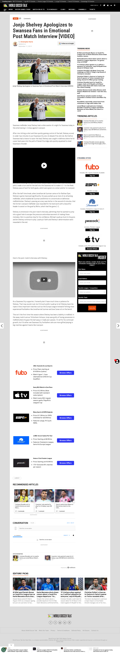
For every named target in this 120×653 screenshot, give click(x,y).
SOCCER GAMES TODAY (22, 9)
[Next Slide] (74, 502)
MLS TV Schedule (17, 1)
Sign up (72, 523)
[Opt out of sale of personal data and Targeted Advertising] (3, 649)
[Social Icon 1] (55, 622)
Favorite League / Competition (88, 288)
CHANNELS (82, 9)
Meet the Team (44, 630)
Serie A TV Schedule (73, 1)
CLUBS (63, 9)
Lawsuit (17, 478)
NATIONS (72, 9)
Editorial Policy (76, 630)
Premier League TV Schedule (45, 1)
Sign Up (92, 175)
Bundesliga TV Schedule (87, 1)
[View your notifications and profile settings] (73, 535)
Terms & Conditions (63, 630)
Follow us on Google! (67, 43)
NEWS (11, 9)
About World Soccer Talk (29, 630)
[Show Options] (104, 292)
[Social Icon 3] (65, 622)
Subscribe (92, 308)
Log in (68, 523)
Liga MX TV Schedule (29, 1)
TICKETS (92, 9)
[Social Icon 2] (60, 622)
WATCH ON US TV (39, 9)
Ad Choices (86, 630)
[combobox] (91, 292)
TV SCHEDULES (52, 9)
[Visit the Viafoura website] (71, 567)
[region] (44, 545)
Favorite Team (82, 297)
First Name (81, 269)
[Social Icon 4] (69, 622)
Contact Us (94, 630)
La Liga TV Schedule (60, 1)
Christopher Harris (27, 42)
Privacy (53, 630)
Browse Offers (66, 373)
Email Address (82, 278)
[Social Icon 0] (50, 622)
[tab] (17, 535)
